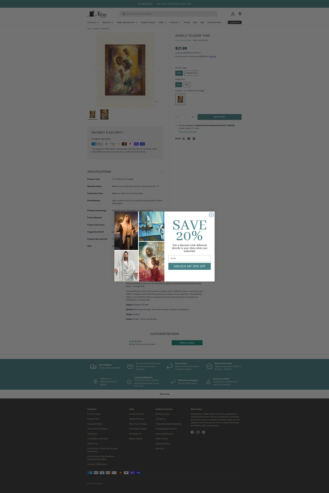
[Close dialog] (211, 215)
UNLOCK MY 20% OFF (190, 266)
